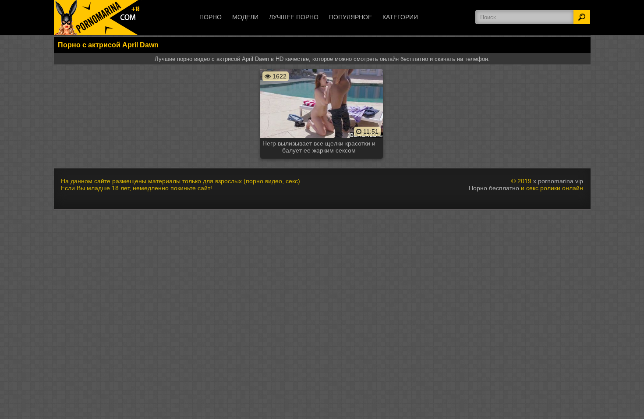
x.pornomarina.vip (558, 181)
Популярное (350, 17)
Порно (210, 17)
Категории (400, 17)
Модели (245, 17)
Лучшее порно (293, 17)
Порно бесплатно (494, 188)
